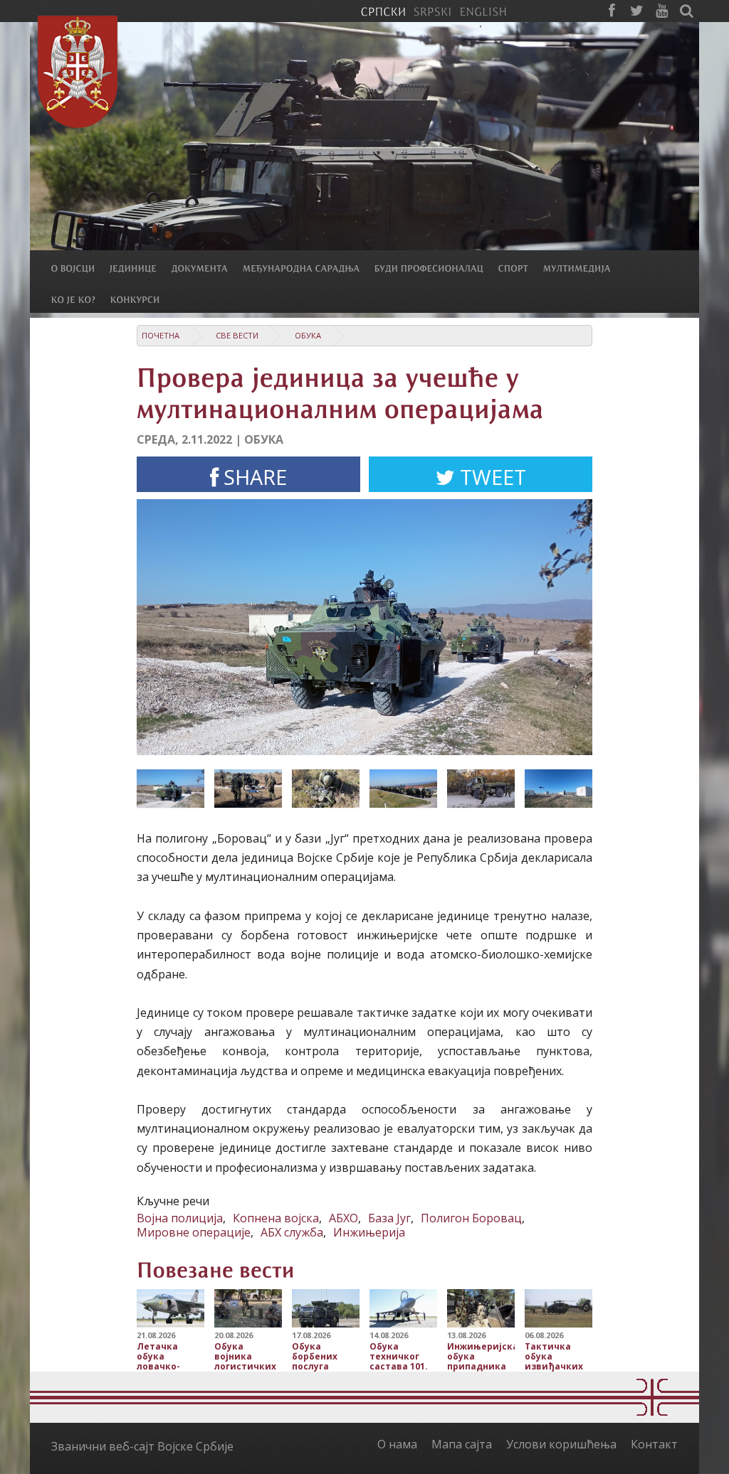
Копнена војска (276, 1218)
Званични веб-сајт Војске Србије (142, 1446)
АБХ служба (292, 1232)
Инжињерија (369, 1232)
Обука (308, 335)
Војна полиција (180, 1218)
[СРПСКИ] (383, 10)
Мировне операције (194, 1232)
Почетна (160, 335)
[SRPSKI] (432, 10)
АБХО (343, 1218)
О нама (397, 1444)
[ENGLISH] (483, 10)
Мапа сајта (461, 1444)
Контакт (654, 1444)
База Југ (389, 1218)
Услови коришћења (561, 1444)
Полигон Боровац (471, 1218)
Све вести (237, 335)
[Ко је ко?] (80, 298)
